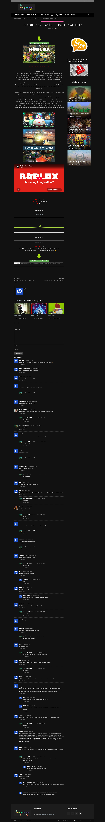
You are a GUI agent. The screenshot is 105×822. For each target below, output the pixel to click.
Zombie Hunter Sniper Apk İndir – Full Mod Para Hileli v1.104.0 (21, 319)
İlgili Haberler (19, 301)
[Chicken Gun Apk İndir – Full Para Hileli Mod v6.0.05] (56, 308)
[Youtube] (89, 1)
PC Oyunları (34, 15)
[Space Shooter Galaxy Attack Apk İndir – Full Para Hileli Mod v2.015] (39, 308)
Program (73, 15)
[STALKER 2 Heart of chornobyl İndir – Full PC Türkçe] (79, 94)
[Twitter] (87, 1)
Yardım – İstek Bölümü (74, 1)
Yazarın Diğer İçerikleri (35, 301)
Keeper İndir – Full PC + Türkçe (54, 280)
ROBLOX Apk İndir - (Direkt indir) (40, 43)
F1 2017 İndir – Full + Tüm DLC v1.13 (24, 281)
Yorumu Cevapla (22, 364)
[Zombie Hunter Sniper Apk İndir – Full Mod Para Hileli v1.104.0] (22, 308)
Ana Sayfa (21, 15)
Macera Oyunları (60, 21)
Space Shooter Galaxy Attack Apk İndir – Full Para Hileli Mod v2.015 (39, 319)
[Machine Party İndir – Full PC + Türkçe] (79, 126)
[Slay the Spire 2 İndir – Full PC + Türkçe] (79, 142)
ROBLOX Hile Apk (58, 263)
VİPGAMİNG (71, 116)
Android (46, 15)
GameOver (71, 100)
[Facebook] (82, 1)
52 (56, 28)
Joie (25, 289)
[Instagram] (85, 1)
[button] (89, 15)
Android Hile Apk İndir (26, 18)
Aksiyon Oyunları (37, 18)
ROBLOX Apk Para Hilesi (49, 263)
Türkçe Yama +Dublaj (61, 15)
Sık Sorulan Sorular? (85, 820)
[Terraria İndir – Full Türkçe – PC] (79, 110)
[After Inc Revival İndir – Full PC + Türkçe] (79, 158)
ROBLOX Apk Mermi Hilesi (38, 263)
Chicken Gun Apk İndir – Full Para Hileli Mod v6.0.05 (55, 319)
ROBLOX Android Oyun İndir (26, 263)
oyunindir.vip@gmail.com (47, 814)
